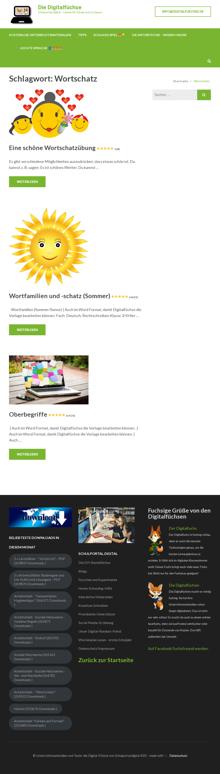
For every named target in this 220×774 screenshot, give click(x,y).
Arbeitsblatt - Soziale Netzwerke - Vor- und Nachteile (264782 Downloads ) (39, 675)
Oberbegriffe (42, 414)
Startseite (180, 81)
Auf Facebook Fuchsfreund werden (178, 648)
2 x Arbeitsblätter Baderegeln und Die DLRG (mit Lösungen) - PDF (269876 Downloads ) (39, 579)
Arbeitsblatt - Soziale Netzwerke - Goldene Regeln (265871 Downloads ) (39, 621)
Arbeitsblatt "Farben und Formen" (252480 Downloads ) (39, 723)
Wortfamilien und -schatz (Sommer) (73, 295)
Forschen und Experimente (97, 580)
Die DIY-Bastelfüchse (94, 562)
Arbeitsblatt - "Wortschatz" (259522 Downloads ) (35, 694)
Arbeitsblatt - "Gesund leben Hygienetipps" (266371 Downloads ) (40, 600)
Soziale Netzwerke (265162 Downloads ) (34, 657)
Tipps (82, 35)
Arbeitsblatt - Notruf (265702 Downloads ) (36, 640)
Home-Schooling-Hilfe (95, 588)
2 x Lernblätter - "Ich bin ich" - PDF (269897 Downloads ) (39, 561)
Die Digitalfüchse (59, 7)
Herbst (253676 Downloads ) (35, 709)
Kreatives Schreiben (93, 605)
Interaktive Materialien (95, 597)
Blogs (82, 571)
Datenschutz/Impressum (96, 648)
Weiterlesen (27, 182)
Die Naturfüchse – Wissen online (159, 35)
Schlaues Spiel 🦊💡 (109, 35)
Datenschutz (178, 755)
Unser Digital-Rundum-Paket (99, 631)
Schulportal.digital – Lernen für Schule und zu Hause (70, 12)
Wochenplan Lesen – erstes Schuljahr (105, 640)
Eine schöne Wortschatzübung (64, 147)
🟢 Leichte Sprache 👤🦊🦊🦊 (39, 48)
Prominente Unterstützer (96, 614)
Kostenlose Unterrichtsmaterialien (40, 35)
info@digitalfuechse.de (183, 11)
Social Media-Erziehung (95, 623)
